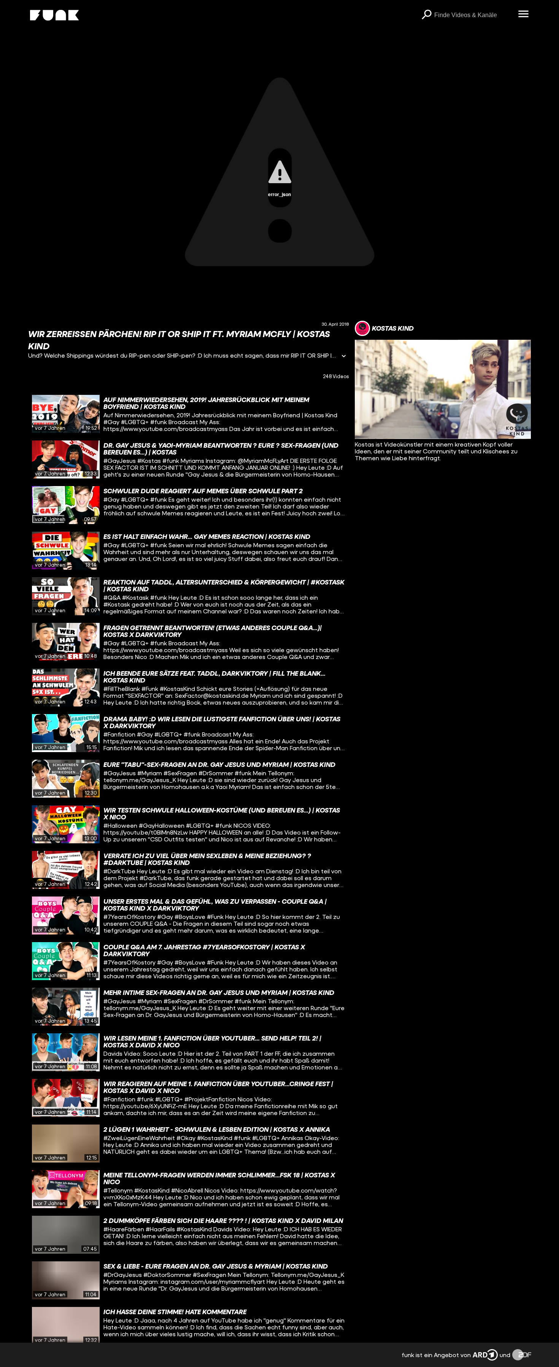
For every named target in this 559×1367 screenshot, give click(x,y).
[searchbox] (473, 15)
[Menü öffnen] (523, 14)
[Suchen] (426, 15)
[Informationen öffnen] (344, 356)
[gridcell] (188, 414)
